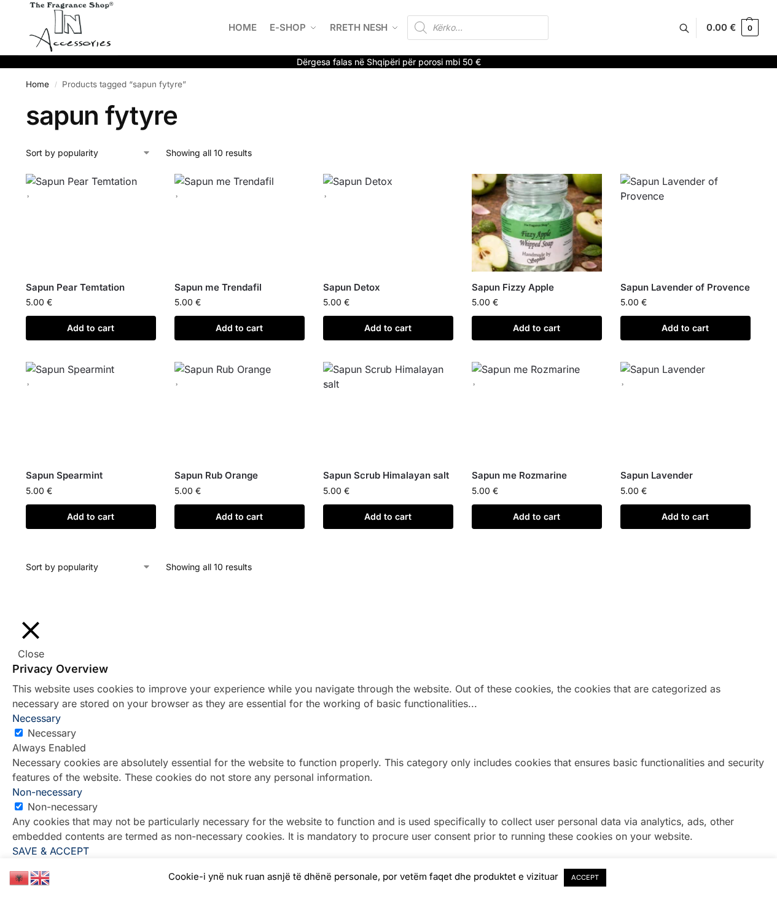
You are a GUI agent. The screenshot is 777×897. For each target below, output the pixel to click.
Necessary (52, 733)
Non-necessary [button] (47, 792)
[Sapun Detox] (388, 223)
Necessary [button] (36, 718)
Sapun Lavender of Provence (685, 287)
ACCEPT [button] (585, 877)
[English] (40, 877)
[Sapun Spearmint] (91, 411)
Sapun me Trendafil (218, 287)
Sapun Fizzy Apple (513, 287)
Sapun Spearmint (64, 475)
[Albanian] (19, 877)
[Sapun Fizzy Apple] (537, 223)
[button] (732, 27)
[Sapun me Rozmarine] (537, 411)
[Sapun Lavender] (685, 411)
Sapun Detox (351, 287)
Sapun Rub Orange (216, 475)
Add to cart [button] (90, 328)
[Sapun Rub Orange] (239, 411)
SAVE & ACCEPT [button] (50, 851)
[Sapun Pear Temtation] (91, 223)
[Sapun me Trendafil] (239, 223)
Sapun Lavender (656, 475)
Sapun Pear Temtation (75, 287)
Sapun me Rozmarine (519, 475)
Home (37, 84)
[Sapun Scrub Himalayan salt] (388, 411)
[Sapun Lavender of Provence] (685, 223)
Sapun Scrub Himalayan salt (386, 475)
